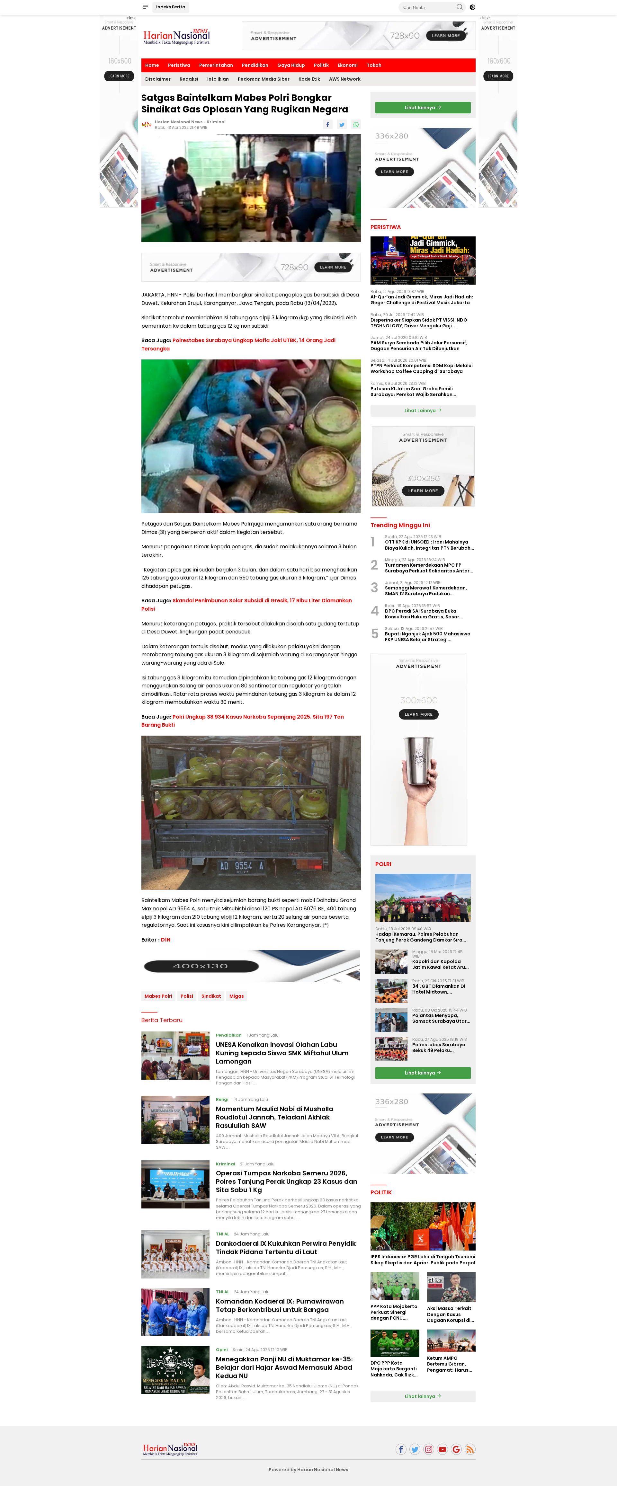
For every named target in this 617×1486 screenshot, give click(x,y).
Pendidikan (255, 65)
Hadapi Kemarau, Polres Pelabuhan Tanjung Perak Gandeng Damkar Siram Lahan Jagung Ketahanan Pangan (421, 937)
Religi (222, 1099)
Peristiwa (179, 65)
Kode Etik (309, 79)
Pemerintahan (216, 65)
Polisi (187, 996)
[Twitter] (414, 1449)
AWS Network (345, 79)
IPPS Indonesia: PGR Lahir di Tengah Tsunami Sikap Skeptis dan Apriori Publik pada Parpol (423, 1259)
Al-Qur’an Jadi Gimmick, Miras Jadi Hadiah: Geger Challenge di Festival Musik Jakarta (422, 299)
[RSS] (470, 1449)
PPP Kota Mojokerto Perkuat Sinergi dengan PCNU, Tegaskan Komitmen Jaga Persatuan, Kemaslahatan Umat (394, 1312)
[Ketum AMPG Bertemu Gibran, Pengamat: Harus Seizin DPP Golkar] (451, 1341)
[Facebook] (401, 1449)
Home (152, 65)
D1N (165, 939)
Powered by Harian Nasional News (308, 1469)
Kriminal (216, 122)
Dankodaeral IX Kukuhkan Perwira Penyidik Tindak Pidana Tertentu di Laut (286, 1247)
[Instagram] (428, 1449)
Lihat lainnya (420, 107)
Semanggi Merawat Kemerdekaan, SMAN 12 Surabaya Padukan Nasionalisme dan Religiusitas (426, 591)
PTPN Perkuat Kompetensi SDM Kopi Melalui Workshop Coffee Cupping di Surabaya (422, 368)
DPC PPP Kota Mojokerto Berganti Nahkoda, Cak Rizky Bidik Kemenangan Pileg (394, 1369)
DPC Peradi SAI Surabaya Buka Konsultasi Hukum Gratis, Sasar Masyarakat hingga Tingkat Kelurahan (422, 614)
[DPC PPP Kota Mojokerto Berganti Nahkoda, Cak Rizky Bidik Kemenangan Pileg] (395, 1343)
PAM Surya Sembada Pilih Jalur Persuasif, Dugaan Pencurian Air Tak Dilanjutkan (419, 345)
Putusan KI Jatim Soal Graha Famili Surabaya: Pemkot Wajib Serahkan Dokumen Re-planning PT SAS (412, 391)
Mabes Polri (158, 996)
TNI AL (222, 1234)
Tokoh (374, 65)
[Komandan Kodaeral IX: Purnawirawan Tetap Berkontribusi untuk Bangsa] (175, 1312)
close (132, 18)
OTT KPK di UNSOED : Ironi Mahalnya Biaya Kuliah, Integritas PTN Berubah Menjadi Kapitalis (427, 545)
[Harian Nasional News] (170, 1449)
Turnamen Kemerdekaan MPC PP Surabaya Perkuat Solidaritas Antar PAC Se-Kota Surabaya (427, 568)
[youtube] (442, 1449)
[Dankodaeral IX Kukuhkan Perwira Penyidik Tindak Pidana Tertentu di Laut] (175, 1254)
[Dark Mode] (472, 7)
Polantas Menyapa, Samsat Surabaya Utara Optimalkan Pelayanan (441, 1018)
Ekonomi (348, 65)
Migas (236, 996)
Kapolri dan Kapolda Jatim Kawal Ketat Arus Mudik (440, 964)
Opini (222, 1350)
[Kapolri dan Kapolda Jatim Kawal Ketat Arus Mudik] (391, 962)
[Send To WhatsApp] (356, 124)
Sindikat (211, 996)
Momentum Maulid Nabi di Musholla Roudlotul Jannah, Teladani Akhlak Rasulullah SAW (274, 1117)
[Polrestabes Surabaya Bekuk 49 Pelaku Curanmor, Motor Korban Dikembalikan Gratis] (391, 1049)
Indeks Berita (170, 7)
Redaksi (189, 79)
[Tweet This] (342, 124)
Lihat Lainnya (421, 410)
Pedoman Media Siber (264, 79)
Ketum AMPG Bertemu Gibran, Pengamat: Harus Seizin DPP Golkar (448, 1364)
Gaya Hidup (291, 65)
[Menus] (145, 7)
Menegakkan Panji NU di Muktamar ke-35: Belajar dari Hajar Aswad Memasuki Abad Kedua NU (284, 1367)
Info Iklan (218, 79)
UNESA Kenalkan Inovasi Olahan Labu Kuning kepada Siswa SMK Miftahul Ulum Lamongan (282, 1053)
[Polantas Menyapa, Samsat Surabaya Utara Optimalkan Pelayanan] (391, 1020)
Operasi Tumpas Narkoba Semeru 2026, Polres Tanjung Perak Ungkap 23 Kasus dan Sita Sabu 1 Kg (286, 1181)
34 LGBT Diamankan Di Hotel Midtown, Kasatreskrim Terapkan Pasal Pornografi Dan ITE (441, 989)
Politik (321, 65)
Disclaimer (158, 79)
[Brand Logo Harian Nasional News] (176, 36)
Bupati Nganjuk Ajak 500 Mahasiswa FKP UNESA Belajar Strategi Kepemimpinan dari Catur (427, 636)
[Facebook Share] (328, 124)
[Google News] (456, 1449)
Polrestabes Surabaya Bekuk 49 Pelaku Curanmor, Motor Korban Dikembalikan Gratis (438, 1047)
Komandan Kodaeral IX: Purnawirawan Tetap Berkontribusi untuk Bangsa (280, 1305)
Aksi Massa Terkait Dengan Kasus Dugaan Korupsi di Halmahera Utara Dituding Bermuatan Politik (451, 1314)
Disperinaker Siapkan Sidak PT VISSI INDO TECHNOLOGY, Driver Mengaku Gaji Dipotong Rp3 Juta (419, 323)
